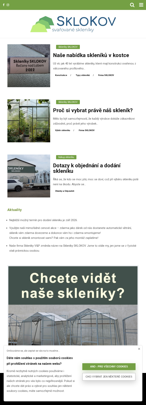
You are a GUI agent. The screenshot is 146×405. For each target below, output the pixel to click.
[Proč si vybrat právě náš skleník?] (28, 120)
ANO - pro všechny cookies (109, 366)
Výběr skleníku (63, 130)
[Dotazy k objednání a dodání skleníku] (28, 175)
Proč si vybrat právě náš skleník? (93, 110)
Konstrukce (61, 75)
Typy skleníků (83, 75)
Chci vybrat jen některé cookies (109, 376)
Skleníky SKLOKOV (68, 47)
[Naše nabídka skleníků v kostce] (28, 65)
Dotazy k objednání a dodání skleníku (87, 168)
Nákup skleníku (66, 157)
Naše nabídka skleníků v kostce (91, 55)
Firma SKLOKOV (106, 75)
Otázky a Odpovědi (64, 191)
